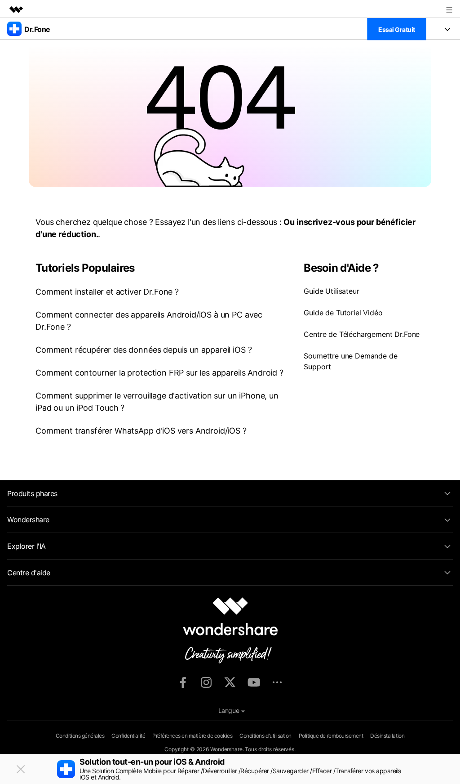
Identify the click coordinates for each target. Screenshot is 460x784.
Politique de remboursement (331, 735)
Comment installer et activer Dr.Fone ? (107, 291)
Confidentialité (128, 735)
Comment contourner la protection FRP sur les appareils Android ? (159, 372)
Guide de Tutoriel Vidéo (343, 312)
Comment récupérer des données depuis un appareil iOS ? (143, 349)
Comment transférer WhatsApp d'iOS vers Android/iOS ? (141, 430)
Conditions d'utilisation (265, 735)
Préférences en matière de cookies (192, 735)
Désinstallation (387, 735)
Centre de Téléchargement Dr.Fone (362, 334)
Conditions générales (80, 735)
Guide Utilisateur (331, 291)
